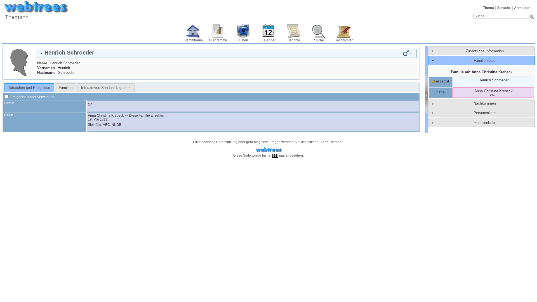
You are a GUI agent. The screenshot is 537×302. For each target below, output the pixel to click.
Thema (488, 8)
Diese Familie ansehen (146, 115)
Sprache (504, 8)
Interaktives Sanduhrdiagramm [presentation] (106, 88)
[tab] (226, 53)
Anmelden (522, 8)
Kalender (268, 40)
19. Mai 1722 (98, 119)
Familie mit (481, 72)
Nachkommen (485, 103)
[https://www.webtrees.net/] (268, 150)
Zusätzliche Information (485, 51)
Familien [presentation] (65, 88)
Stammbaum (193, 40)
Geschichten (344, 40)
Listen (243, 40)
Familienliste (484, 123)
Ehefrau (440, 92)
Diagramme (218, 40)
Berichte (294, 40)
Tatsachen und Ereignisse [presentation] (29, 88)
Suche (319, 40)
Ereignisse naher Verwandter (32, 97)
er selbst (442, 81)
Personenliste (485, 113)
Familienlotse (484, 60)
